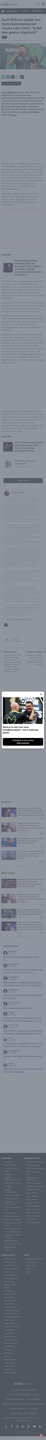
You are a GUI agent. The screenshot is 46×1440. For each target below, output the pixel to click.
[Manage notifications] (41, 1435)
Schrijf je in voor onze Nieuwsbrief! (23, 741)
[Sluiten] (41, 694)
